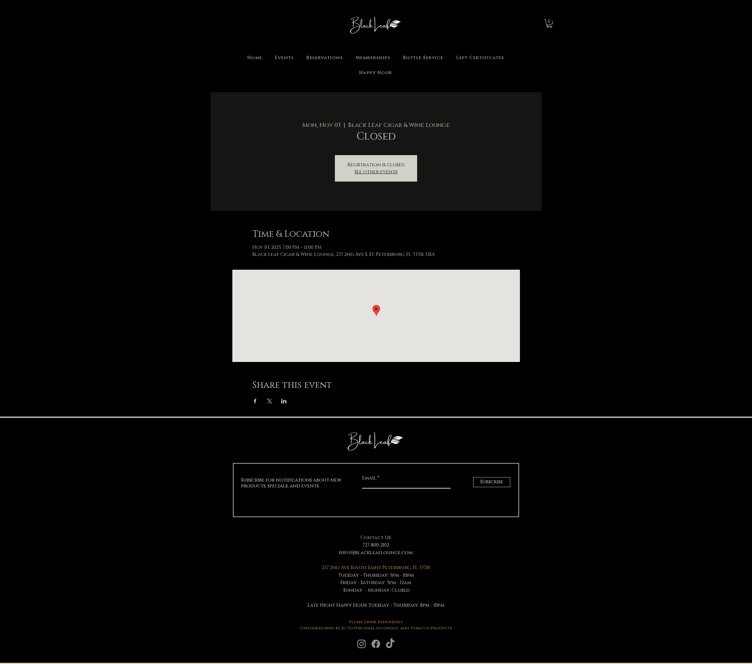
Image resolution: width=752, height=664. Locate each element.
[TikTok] (390, 644)
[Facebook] (376, 644)
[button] (549, 23)
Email (369, 478)
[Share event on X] (269, 401)
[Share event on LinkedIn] (284, 401)
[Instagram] (361, 644)
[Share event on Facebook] (255, 401)
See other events (376, 172)
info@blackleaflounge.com (376, 552)
